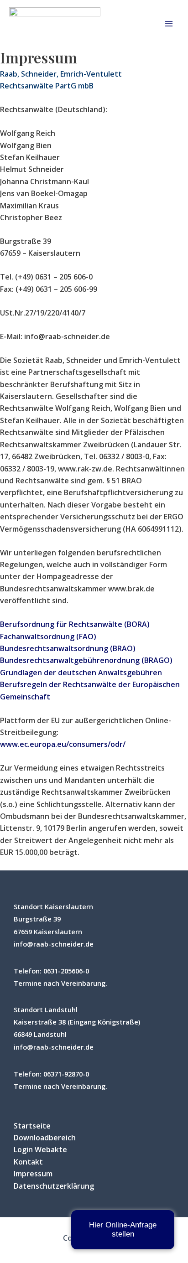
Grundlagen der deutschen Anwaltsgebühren (81, 673)
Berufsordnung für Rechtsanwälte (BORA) (75, 624)
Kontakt (28, 1162)
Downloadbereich (45, 1138)
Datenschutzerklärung (54, 1186)
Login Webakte (40, 1149)
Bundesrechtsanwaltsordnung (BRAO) (68, 648)
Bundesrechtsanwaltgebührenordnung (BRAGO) (86, 660)
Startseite (32, 1126)
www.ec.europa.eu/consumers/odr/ (62, 744)
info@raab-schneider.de (54, 943)
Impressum (33, 1174)
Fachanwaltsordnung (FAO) (48, 637)
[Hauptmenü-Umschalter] (169, 24)
